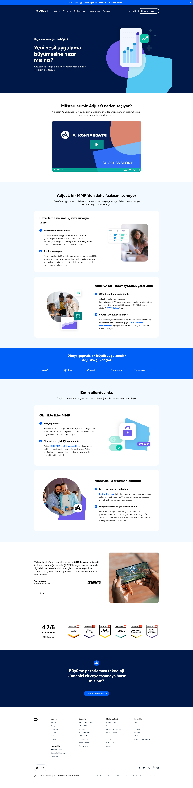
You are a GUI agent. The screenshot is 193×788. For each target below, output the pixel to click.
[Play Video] (54, 170)
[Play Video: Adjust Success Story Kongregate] (97, 144)
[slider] (92, 170)
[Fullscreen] (139, 170)
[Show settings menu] (134, 170)
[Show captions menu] (125, 170)
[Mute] (130, 170)
